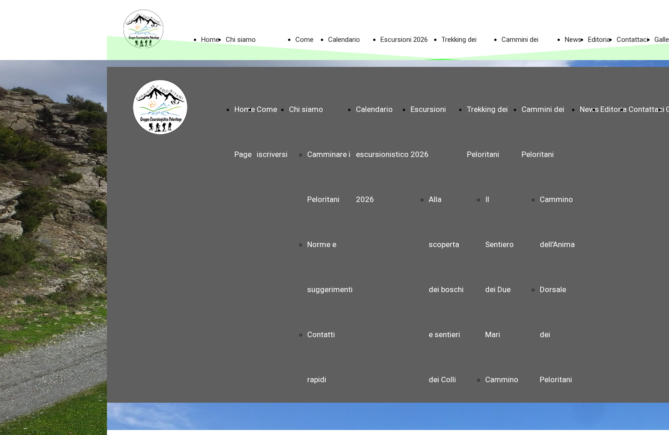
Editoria (613, 109)
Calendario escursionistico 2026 (382, 154)
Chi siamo (306, 109)
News (589, 109)
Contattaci (646, 109)
